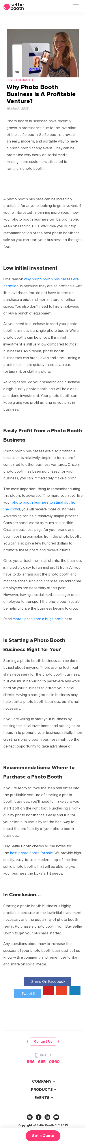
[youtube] (56, 1117)
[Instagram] (30, 1117)
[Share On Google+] (61, 990)
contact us (43, 1041)
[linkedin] (47, 1117)
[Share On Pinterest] (48, 990)
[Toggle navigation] (75, 6)
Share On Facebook (48, 981)
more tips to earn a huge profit (38, 619)
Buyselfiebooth (20, 80)
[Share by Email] (74, 990)
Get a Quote (43, 1135)
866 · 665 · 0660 (43, 1061)
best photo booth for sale (31, 853)
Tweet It (28, 993)
